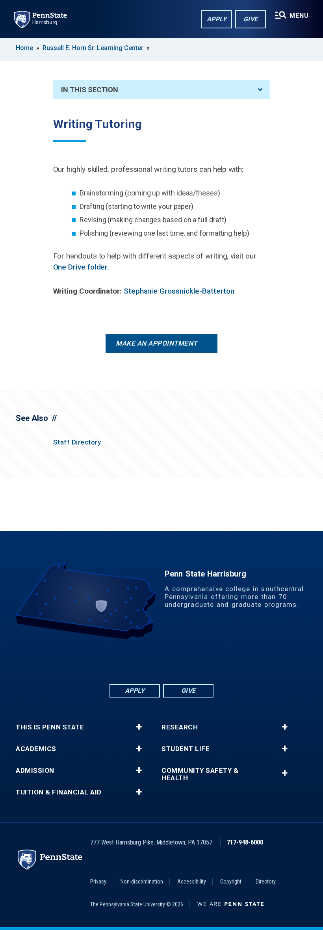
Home (24, 48)
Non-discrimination (142, 881)
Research (180, 727)
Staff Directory (77, 442)
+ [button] (139, 727)
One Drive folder (80, 267)
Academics (36, 749)
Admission (35, 770)
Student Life (186, 749)
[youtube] (181, 661)
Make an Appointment (156, 343)
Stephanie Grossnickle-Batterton (179, 291)
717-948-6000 (245, 842)
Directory (266, 881)
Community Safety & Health (200, 774)
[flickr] (161, 661)
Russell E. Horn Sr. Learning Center (93, 48)
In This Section (89, 90)
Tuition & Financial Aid (59, 792)
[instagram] (202, 661)
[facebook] (120, 661)
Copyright (230, 881)
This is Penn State (50, 727)
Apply (217, 19)
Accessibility (191, 881)
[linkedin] (141, 661)
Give (250, 19)
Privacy (98, 881)
